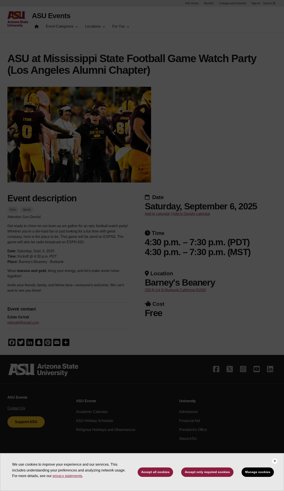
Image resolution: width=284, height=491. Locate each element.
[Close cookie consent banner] (275, 461)
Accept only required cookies (207, 472)
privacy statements (67, 476)
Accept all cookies (155, 472)
